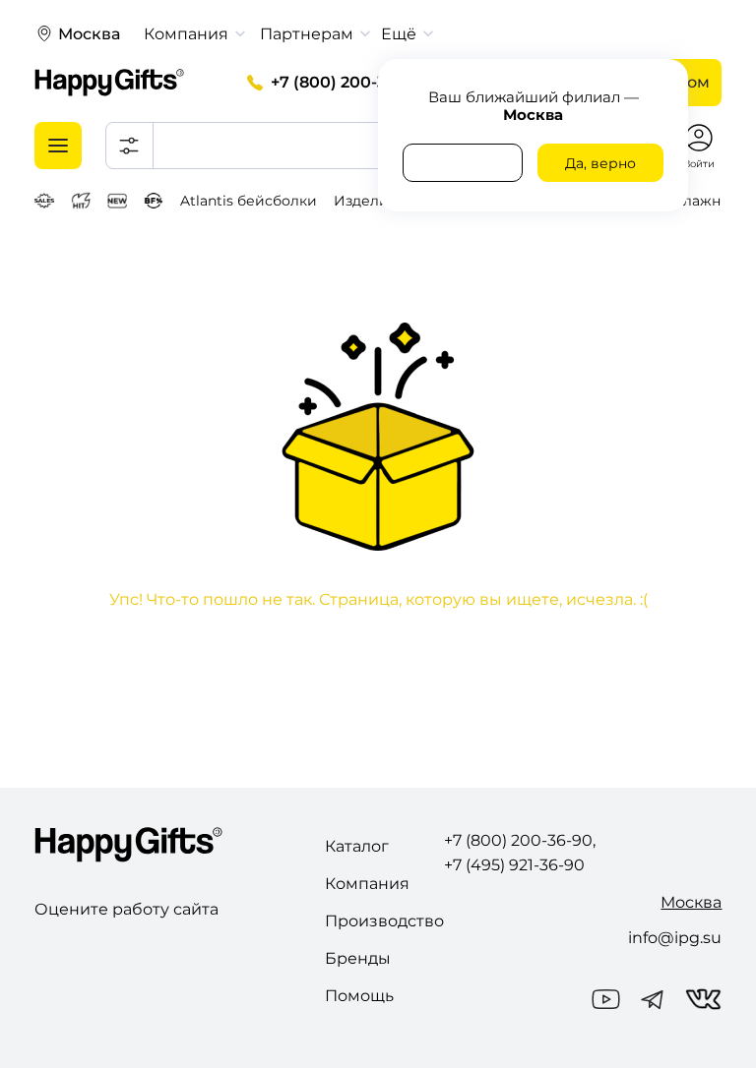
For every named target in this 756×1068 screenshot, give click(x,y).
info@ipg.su (675, 937)
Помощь (359, 995)
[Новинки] (117, 200)
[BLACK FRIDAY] (153, 200)
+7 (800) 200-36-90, (348, 82)
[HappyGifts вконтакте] (704, 1001)
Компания (367, 883)
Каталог (357, 846)
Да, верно (600, 163)
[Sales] (44, 200)
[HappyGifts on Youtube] (606, 1001)
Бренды (358, 958)
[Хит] (81, 200)
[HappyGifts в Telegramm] (652, 1001)
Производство (384, 921)
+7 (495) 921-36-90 (514, 865)
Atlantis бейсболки (248, 200)
